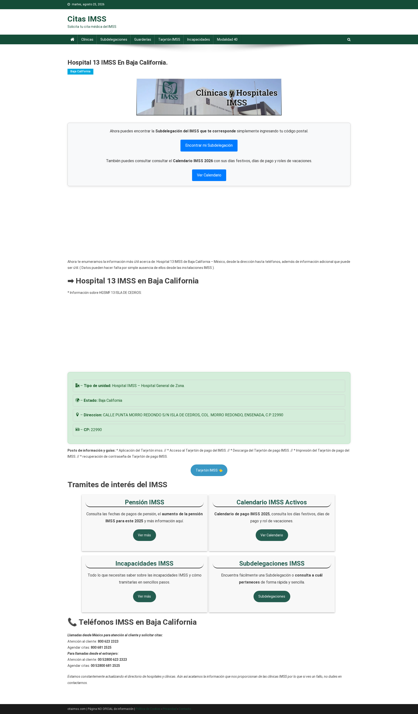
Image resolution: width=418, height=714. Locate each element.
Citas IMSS (86, 18)
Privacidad (170, 709)
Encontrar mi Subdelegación (209, 145)
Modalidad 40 (227, 39)
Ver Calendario (209, 175)
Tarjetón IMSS (169, 39)
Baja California (80, 71)
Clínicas (87, 39)
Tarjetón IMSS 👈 (209, 470)
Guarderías (142, 39)
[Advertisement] (209, 222)
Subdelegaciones (113, 39)
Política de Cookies (148, 709)
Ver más (144, 535)
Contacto (185, 709)
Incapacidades (198, 39)
